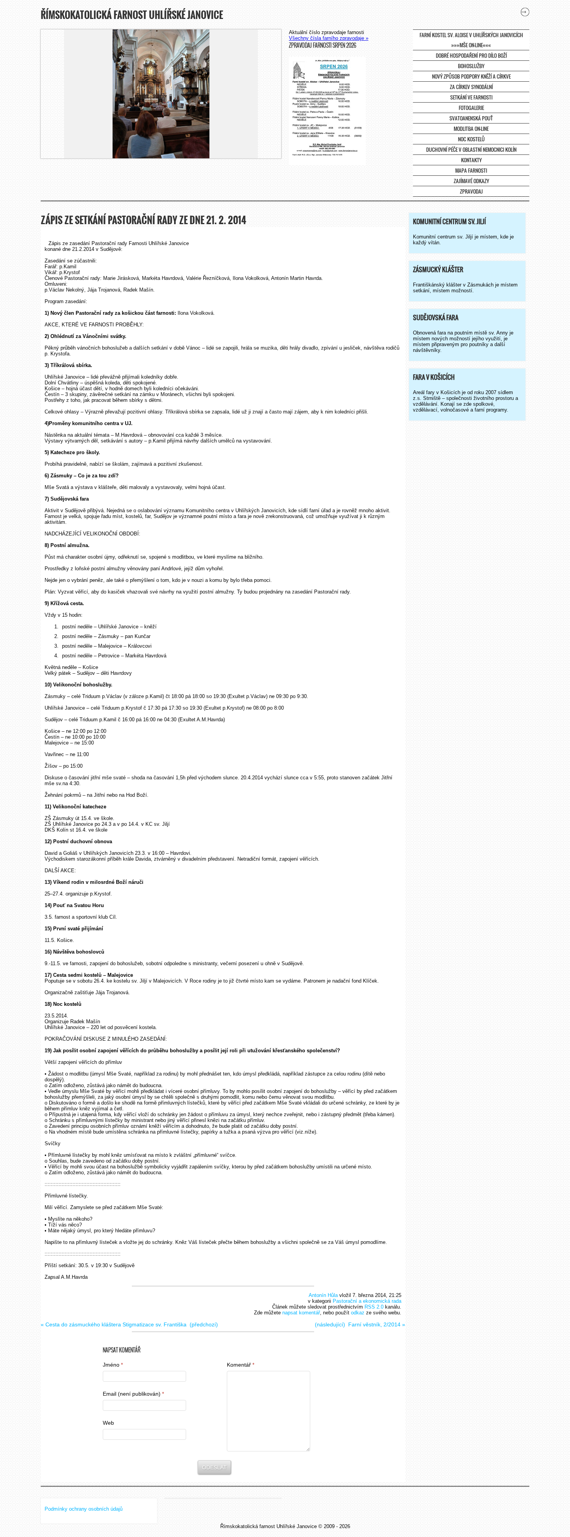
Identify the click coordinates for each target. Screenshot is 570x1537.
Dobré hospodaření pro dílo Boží (471, 55)
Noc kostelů (471, 139)
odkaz (357, 1313)
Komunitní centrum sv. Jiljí (449, 221)
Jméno (113, 1365)
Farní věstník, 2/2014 (374, 1324)
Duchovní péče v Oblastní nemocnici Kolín (471, 149)
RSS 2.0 (373, 1307)
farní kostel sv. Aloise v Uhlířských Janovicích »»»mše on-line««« (471, 40)
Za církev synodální (471, 87)
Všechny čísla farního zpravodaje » (328, 38)
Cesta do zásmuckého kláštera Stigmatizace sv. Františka (116, 1324)
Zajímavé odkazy (471, 181)
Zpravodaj (471, 191)
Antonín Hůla (323, 1295)
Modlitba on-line (471, 128)
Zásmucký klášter (438, 269)
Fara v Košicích (434, 377)
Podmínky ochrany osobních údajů (84, 1509)
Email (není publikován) (133, 1394)
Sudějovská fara (435, 317)
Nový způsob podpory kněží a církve (471, 76)
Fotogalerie (471, 108)
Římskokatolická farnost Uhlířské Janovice (132, 15)
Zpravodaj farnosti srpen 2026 (322, 45)
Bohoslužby (471, 66)
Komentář (240, 1365)
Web (108, 1423)
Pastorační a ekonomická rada (367, 1301)
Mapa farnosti (471, 170)
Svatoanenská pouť (471, 118)
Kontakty (471, 160)
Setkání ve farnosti (471, 97)
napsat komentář (301, 1313)
